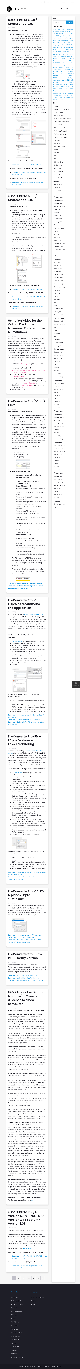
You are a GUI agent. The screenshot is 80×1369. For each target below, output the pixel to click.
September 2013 (59, 485)
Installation (70, 61)
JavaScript (56, 65)
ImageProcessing (17, 1357)
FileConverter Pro (59, 115)
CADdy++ (57, 106)
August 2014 (58, 454)
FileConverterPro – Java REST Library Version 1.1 (25, 956)
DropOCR (71, 40)
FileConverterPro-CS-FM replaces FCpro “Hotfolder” (26, 895)
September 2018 (59, 324)
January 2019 (58, 312)
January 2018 (58, 346)
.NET (54, 29)
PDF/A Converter (16, 1311)
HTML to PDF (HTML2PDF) (62, 118)
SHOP (41, 2)
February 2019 (58, 309)
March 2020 (58, 268)
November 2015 (59, 420)
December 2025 (59, 203)
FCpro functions (17, 641)
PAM (72, 69)
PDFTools (61, 89)
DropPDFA (56, 42)
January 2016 (58, 414)
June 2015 (57, 429)
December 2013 (59, 476)
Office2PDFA (61, 69)
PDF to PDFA (69, 89)
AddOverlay (56, 31)
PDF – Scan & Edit (59, 128)
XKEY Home (58, 168)
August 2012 (58, 495)
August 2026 (58, 184)
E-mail (71, 42)
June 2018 (57, 330)
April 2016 (57, 405)
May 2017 (57, 367)
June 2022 (57, 209)
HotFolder (63, 56)
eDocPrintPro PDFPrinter (62, 109)
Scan (65, 91)
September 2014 (59, 451)
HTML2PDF (70, 56)
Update (68, 97)
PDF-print (55, 71)
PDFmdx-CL (56, 82)
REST (60, 91)
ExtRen (55, 49)
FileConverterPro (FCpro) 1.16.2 (26, 403)
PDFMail (64, 80)
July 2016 (57, 395)
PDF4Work (57, 143)
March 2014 (57, 470)
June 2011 (57, 501)
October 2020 (58, 247)
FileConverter (69, 49)
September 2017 (59, 355)
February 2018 (58, 343)
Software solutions (37, 1297)
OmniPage (67, 69)
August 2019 (58, 290)
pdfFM (60, 80)
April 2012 (57, 498)
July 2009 (57, 507)
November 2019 (59, 281)
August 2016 (58, 392)
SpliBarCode (58, 165)
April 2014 (57, 467)
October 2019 (58, 284)
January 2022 (58, 222)
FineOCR (55, 54)
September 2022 (59, 206)
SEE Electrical (58, 162)
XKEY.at (49, 2)
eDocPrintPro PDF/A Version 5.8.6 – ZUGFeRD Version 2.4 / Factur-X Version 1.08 (26, 1218)
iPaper (61, 63)
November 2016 (59, 383)
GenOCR (71, 54)
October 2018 (58, 321)
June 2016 (57, 398)
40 (38, 1278)
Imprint (33, 1301)
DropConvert (64, 40)
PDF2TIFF (55, 76)
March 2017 (57, 374)
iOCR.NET (56, 63)
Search (70, 22)
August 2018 (58, 327)
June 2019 (57, 296)
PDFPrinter (14, 1297)
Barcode (71, 36)
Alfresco (62, 31)
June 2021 (57, 231)
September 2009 (59, 504)
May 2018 (57, 333)
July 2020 (57, 256)
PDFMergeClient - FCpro (60, 84)
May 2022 (57, 212)
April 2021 (57, 237)
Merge (55, 67)
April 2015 (57, 433)
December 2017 (59, 349)
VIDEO (63, 2)
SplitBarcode (70, 95)
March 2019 (57, 305)
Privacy (33, 1304)
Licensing (62, 65)
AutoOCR (70, 33)
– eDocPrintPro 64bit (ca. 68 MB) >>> (27, 165)
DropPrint (61, 42)
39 (33, 1278)
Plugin (55, 91)
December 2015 (59, 417)
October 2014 (58, 448)
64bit (59, 29)
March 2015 (57, 436)
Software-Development (59, 95)
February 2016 (58, 411)
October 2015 (58, 423)
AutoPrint (65, 36)
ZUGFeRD (61, 99)
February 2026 (58, 197)
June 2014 (57, 461)
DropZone (67, 42)
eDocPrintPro (67, 45)
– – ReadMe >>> (24, 720)
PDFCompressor (58, 78)
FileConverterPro (61, 52)
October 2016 (58, 386)
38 (29, 1278)
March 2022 (57, 215)
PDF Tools (14, 1326)
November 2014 (59, 445)
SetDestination (57, 93)
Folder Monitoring (63, 54)
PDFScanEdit (56, 86)
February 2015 (58, 439)
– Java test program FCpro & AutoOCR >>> (25, 980)
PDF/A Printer (15, 1322)
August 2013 (58, 488)
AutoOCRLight (57, 36)
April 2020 (57, 265)
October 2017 (58, 352)
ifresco (55, 58)
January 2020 (58, 274)
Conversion (65, 38)
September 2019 (59, 287)
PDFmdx (70, 80)
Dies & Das (56, 40)
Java (72, 63)
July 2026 (57, 188)
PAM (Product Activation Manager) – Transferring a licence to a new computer (26, 998)
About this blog (66, 9)
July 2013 (57, 492)
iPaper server (67, 63)
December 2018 (59, 315)
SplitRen (55, 97)
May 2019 (57, 299)
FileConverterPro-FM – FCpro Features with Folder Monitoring (24, 740)
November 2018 (59, 318)
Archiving (67, 31)
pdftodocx (14, 1354)
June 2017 (57, 364)
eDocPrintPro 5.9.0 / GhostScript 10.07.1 (22, 22)
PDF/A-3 (70, 71)
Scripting (71, 91)
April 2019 (57, 302)
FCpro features (17, 772)
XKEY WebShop (59, 171)
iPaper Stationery (17, 1304)
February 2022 (58, 219)
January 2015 (58, 442)
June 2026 (57, 191)
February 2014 (58, 473)
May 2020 (57, 262)
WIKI (56, 2)
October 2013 (58, 482)
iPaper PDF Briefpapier (61, 122)
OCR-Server (58, 125)
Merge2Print (61, 67)
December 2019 (59, 278)
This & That (62, 97)
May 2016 (57, 402)
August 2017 (58, 358)
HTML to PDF (15, 1347)
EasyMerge (56, 45)
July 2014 (57, 457)
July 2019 (57, 293)
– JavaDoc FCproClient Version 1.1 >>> (24, 978)
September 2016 (59, 389)
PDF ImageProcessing (61, 131)
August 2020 (58, 253)
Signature (70, 93)
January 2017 (58, 380)
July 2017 (57, 361)
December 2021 (59, 225)
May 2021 (57, 234)
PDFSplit (55, 89)
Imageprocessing (57, 61)
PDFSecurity (64, 86)
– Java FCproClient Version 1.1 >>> (22, 975)
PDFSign (70, 86)
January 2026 (58, 200)
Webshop (76, 685)
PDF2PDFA (63, 73)
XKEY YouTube (58, 177)
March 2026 (58, 194)
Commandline (57, 38)
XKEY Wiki (57, 174)
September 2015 (59, 426)
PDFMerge (70, 82)
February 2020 (58, 271)
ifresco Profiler (68, 58)
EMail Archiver (68, 47)
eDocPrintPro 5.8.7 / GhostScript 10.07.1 (22, 198)
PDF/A (63, 71)
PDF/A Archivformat (60, 137)
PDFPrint (70, 84)
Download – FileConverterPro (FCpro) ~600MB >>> (25, 583)
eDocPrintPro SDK (58, 47)
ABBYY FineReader (67, 29)
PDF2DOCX (56, 73)
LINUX (67, 65)
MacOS (71, 65)
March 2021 (57, 240)
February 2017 (58, 377)
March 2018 (57, 340)
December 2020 (59, 243)
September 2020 (59, 250)
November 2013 (59, 479)
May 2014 (57, 464)
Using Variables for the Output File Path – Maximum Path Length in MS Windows (26, 326)
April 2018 (57, 336)
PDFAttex (71, 76)
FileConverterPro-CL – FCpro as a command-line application (25, 604)
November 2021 (59, 228)
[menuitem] (69, 2)
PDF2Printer (70, 73)
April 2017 (57, 371)
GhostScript (56, 56)
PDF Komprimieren (60, 134)
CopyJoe (71, 38)
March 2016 (57, 408)
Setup (64, 93)
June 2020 (57, 259)
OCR (67, 67)
